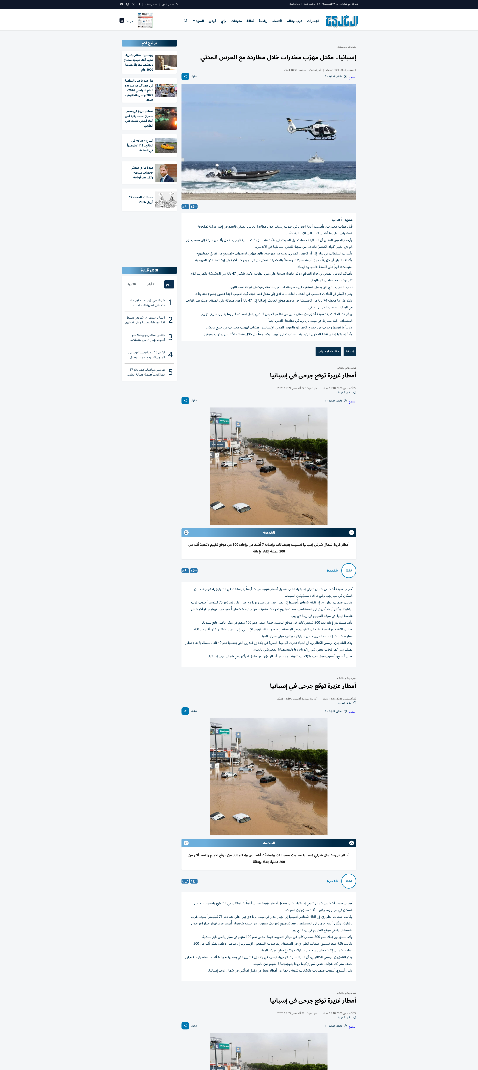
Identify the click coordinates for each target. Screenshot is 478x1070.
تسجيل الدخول (168, 4)
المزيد (200, 20)
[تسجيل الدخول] (177, 4)
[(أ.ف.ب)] (348, 570)
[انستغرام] (127, 4)
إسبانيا (350, 351)
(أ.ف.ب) (332, 570)
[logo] (342, 21)
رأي (223, 20)
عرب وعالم (294, 20)
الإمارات (313, 20)
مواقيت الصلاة (310, 4)
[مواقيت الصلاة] (122, 21)
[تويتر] (133, 4)
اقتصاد (277, 20)
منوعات (236, 20)
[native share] (185, 76)
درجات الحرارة (294, 4)
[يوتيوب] (121, 4)
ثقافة (250, 20)
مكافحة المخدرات (328, 351)
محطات (341, 47)
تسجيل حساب (151, 4)
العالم (340, 367)
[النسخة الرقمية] (145, 21)
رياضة (263, 20)
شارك (194, 76)
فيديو (212, 20)
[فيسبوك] (139, 4)
